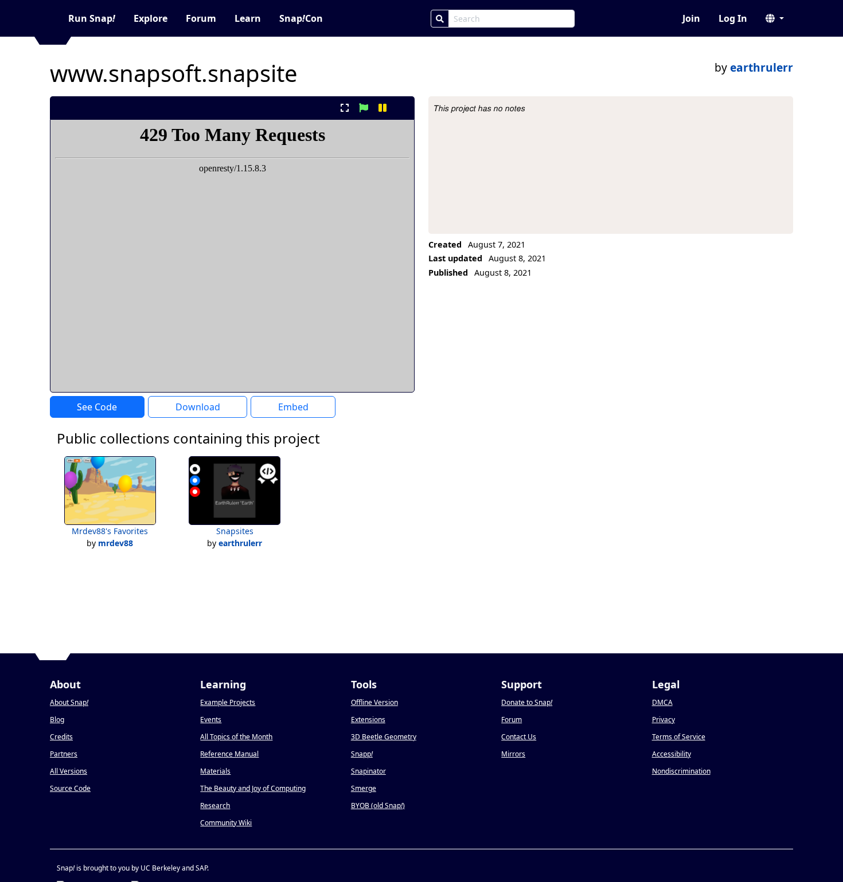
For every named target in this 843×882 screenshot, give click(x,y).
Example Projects (227, 702)
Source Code (70, 788)
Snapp (362, 754)
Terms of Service (678, 737)
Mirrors (513, 754)
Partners (63, 754)
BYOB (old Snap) (378, 805)
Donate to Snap (526, 702)
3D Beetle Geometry (383, 737)
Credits (61, 737)
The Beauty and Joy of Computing (253, 788)
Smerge (363, 788)
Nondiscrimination (681, 771)
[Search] (440, 19)
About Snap (69, 702)
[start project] (363, 107)
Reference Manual (229, 754)
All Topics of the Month (236, 737)
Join (691, 18)
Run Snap (91, 18)
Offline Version (374, 702)
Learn (248, 18)
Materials (215, 771)
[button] (775, 18)
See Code (97, 407)
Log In (733, 18)
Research (215, 805)
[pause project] (382, 107)
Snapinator (368, 771)
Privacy (663, 719)
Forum (201, 18)
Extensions (368, 719)
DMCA (662, 702)
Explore (150, 18)
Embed (293, 407)
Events (210, 719)
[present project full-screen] (344, 107)
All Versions (68, 771)
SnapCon (301, 18)
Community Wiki (226, 823)
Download (197, 407)
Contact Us (518, 737)
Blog (57, 719)
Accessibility (671, 754)
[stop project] (401, 107)
